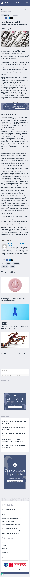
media (12, 266)
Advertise (4, 548)
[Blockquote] (12, 375)
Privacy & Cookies (7, 557)
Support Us (5, 552)
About (3, 240)
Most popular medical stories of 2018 (11, 512)
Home (2, 10)
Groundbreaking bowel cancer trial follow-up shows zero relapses (15, 327)
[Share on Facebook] (6, 18)
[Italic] (4, 375)
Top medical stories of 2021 (9, 521)
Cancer (4, 29)
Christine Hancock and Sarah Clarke (17, 244)
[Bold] (2, 375)
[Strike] (7, 375)
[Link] (15, 375)
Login (27, 366)
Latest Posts (8, 240)
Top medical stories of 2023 (9, 528)
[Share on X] (11, 18)
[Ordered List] (9, 375)
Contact (4, 545)
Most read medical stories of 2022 (11, 524)
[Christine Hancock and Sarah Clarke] (4, 246)
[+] (19, 375)
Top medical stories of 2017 (9, 509)
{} (17, 375)
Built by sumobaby (15, 569)
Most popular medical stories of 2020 (12, 518)
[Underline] (5, 375)
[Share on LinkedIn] (9, 18)
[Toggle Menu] (27, 3)
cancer (8, 263)
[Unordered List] (10, 375)
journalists (5, 266)
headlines (16, 263)
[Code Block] (14, 375)
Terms (4, 555)
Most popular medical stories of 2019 (11, 514)
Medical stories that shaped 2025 (11, 533)
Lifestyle (7, 10)
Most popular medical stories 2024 (11, 531)
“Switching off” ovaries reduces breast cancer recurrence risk (13, 300)
